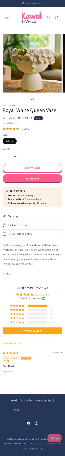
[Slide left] (25, 99)
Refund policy (21, 443)
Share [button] (10, 274)
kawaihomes (20, 439)
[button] (7, 17)
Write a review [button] (32, 331)
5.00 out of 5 (42, 294)
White (9, 141)
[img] (11, 353)
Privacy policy (37, 443)
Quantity (7, 148)
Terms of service (54, 443)
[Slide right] (40, 99)
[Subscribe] (52, 410)
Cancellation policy (34, 449)
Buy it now (32, 178)
